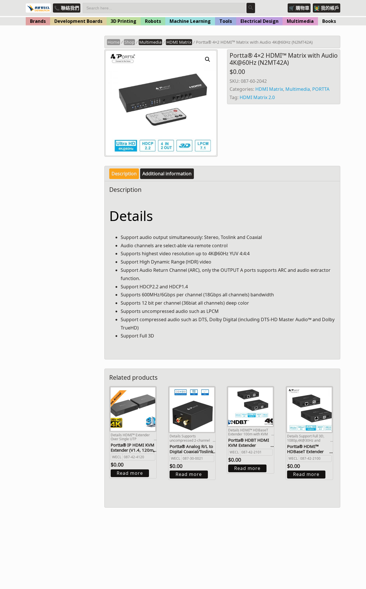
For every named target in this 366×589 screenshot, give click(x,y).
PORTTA (320, 89)
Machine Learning (190, 21)
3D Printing (123, 21)
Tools (225, 21)
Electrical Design (259, 21)
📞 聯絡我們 (66, 8)
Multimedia (300, 21)
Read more (130, 473)
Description (124, 173)
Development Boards (78, 21)
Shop (129, 42)
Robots (153, 21)
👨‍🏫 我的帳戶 (326, 8)
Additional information (167, 173)
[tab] (124, 173)
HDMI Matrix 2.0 (257, 97)
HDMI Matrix (179, 42)
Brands (38, 21)
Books (329, 21)
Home (114, 42)
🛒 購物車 (299, 8)
